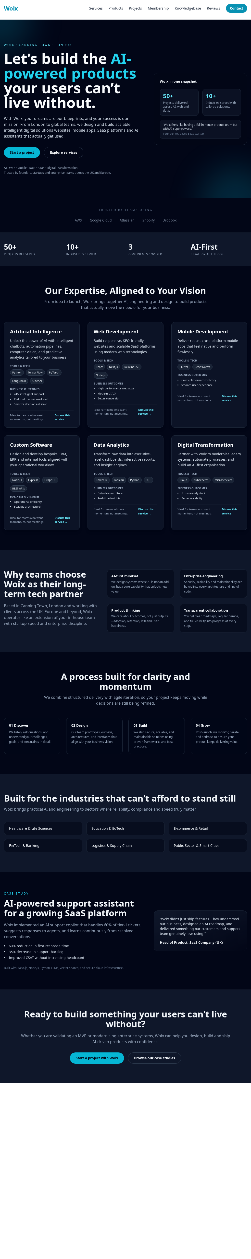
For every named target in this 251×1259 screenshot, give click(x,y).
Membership (158, 8)
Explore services (63, 152)
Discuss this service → (62, 417)
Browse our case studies (154, 1058)
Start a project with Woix (97, 1058)
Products (116, 8)
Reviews (213, 8)
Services (96, 8)
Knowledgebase (188, 8)
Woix (11, 8)
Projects (135, 8)
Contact (236, 8)
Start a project (22, 152)
